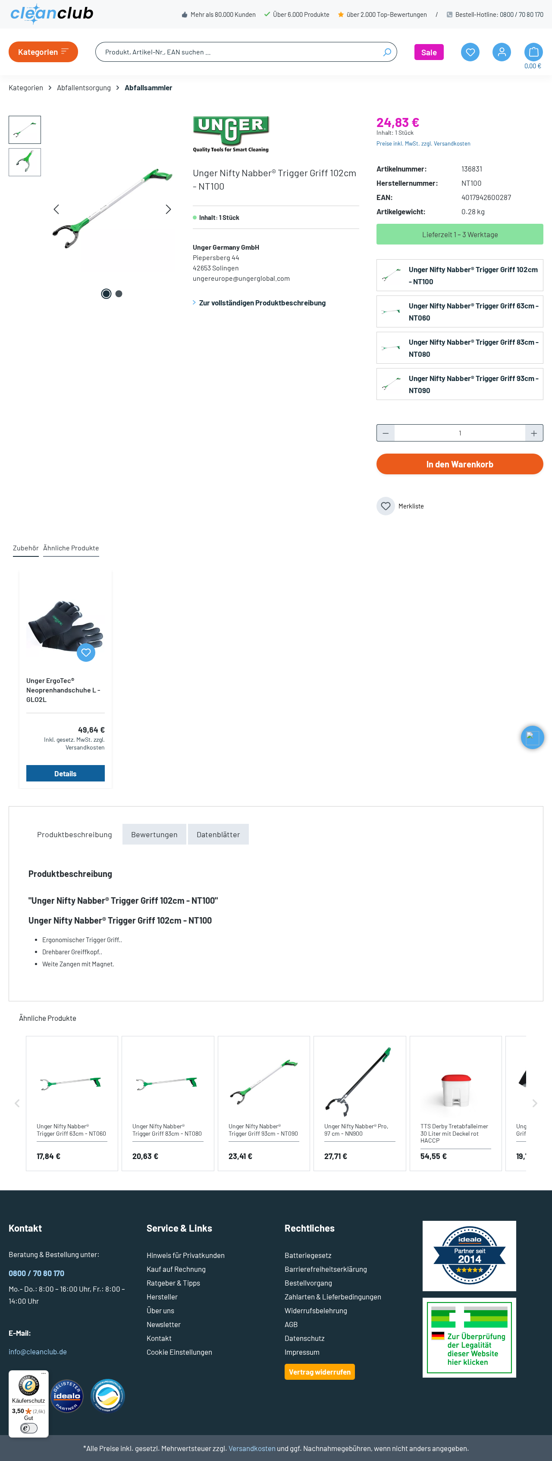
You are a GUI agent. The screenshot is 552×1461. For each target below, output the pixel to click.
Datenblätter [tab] (218, 834)
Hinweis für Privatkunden (186, 1255)
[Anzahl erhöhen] (534, 432)
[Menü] (43, 1375)
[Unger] (231, 133)
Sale (429, 52)
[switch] (29, 1428)
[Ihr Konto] (501, 52)
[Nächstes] (168, 209)
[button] (17, 1103)
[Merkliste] (86, 652)
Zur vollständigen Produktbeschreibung (262, 302)
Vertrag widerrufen (320, 1371)
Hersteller (162, 1296)
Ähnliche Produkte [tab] (71, 547)
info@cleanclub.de (38, 1351)
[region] (92, 209)
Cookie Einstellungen (179, 1351)
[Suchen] (387, 52)
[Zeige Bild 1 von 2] (106, 293)
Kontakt (159, 1338)
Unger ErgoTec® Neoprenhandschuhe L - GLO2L (63, 689)
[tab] (74, 834)
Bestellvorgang (308, 1282)
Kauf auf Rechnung (176, 1268)
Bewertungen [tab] (154, 834)
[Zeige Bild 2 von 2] (118, 293)
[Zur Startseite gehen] (52, 14)
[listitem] (72, 1104)
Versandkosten (252, 1448)
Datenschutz (305, 1338)
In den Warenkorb (460, 464)
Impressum (302, 1351)
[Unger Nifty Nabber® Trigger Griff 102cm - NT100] (112, 208)
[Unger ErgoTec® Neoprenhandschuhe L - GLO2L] (65, 626)
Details (65, 773)
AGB (291, 1324)
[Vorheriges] (56, 209)
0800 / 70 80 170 (521, 14)
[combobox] (236, 52)
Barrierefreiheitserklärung (326, 1268)
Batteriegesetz (308, 1255)
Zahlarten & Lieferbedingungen (333, 1296)
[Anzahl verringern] (385, 432)
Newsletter (164, 1324)
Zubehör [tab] (26, 547)
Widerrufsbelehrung (316, 1310)
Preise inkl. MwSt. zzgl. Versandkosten (423, 143)
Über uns (160, 1310)
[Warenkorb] (533, 52)
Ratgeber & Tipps (173, 1282)
